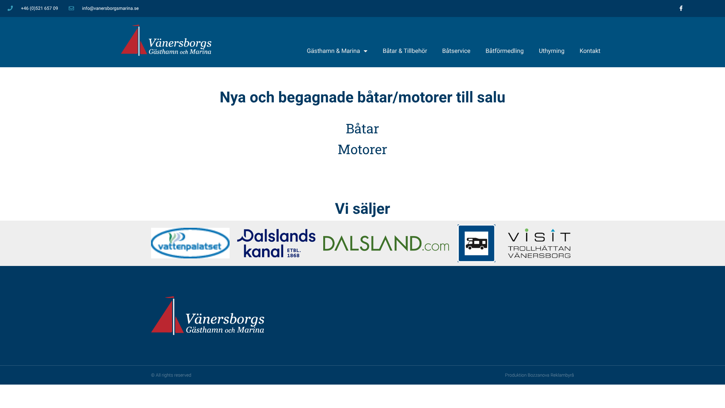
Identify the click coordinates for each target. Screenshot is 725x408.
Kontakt (590, 50)
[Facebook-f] (681, 8)
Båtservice (456, 50)
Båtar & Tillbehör (405, 50)
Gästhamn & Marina (333, 50)
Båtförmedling (505, 50)
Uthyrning (552, 50)
